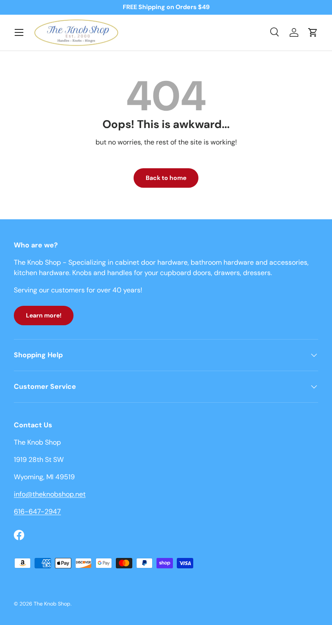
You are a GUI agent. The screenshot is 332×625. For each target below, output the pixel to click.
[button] (312, 32)
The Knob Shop (52, 603)
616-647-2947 (37, 511)
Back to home (166, 178)
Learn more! (43, 315)
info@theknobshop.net (50, 494)
